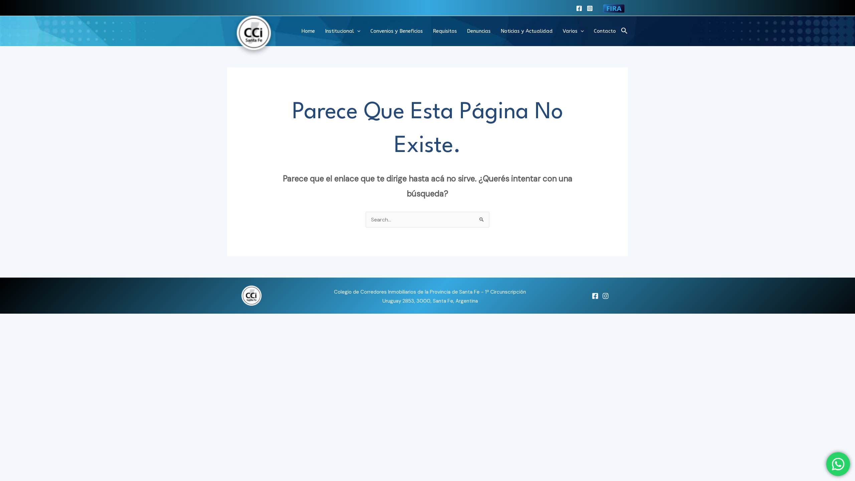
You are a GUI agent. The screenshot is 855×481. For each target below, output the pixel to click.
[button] (357, 31)
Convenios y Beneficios (396, 31)
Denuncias (479, 31)
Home (308, 31)
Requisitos (445, 31)
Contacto (605, 31)
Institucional (339, 31)
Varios (570, 31)
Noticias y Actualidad (527, 31)
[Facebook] (579, 8)
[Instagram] (589, 8)
